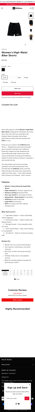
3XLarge (13, 82)
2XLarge (5, 82)
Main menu (7, 359)
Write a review (17, 300)
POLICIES (6, 364)
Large (19, 77)
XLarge (26, 77)
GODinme (4, 49)
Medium (11, 77)
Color (6, 66)
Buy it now (18, 93)
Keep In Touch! (9, 370)
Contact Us (5, 377)
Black (3, 69)
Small (4, 77)
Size (3, 74)
